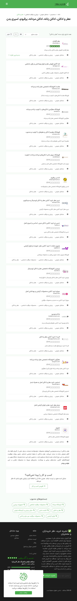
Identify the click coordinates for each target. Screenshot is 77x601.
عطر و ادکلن (32, 55)
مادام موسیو (56, 314)
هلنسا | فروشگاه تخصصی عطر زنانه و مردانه (45, 86)
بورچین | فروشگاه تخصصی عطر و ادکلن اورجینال (44, 268)
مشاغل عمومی (44, 15)
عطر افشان (56, 41)
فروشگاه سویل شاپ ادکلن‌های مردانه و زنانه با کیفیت (42, 155)
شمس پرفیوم (55, 177)
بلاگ (35, 543)
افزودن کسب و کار (37, 486)
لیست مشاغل (32, 539)
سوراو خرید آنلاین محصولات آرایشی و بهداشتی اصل (43, 291)
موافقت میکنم (23, 593)
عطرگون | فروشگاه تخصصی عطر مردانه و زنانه (45, 359)
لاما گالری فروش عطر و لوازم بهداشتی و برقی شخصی (42, 64)
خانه (59, 15)
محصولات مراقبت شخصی (28, 260)
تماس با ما (32, 553)
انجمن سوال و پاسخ (30, 546)
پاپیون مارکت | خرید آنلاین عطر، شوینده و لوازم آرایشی (42, 246)
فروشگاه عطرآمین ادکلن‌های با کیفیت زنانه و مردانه (43, 109)
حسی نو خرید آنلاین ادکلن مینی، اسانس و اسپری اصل (42, 223)
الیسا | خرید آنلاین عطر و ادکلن (49, 337)
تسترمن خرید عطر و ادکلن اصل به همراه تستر (45, 382)
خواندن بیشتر (65, 463)
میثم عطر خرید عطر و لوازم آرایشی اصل (47, 405)
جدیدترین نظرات (15, 55)
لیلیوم (58, 428)
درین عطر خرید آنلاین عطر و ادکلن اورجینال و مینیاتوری (41, 200)
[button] (65, 43)
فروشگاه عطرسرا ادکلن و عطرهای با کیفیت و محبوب (43, 132)
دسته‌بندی (53, 15)
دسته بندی (32, 535)
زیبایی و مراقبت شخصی (31, 15)
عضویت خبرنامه (50, 575)
